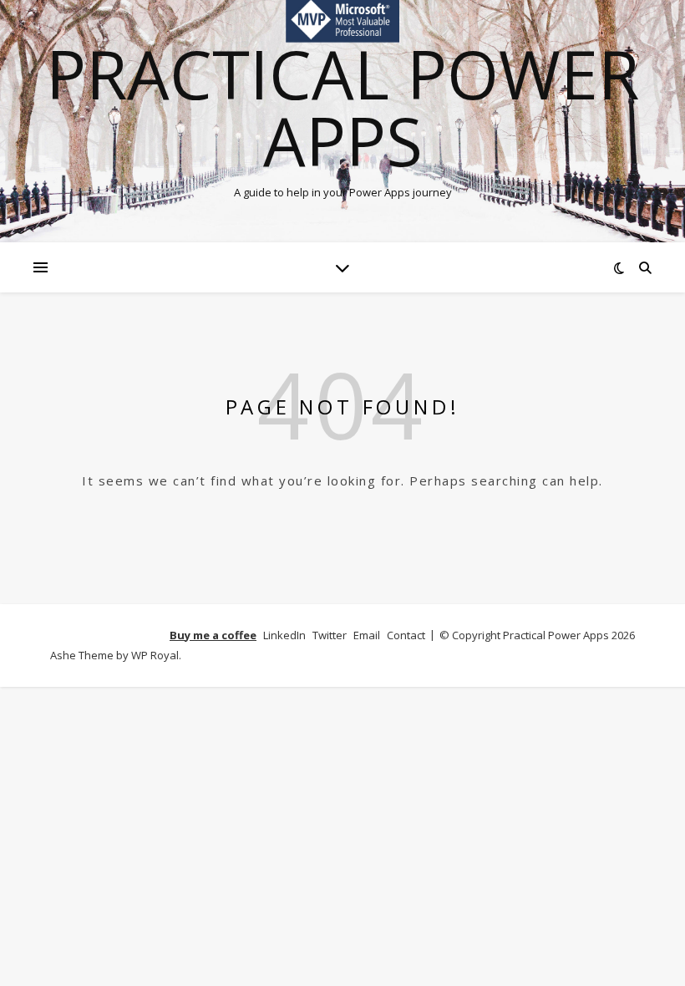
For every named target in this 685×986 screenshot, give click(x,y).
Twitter (329, 635)
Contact (406, 635)
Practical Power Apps (342, 107)
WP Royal (155, 655)
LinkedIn (284, 635)
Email (366, 635)
